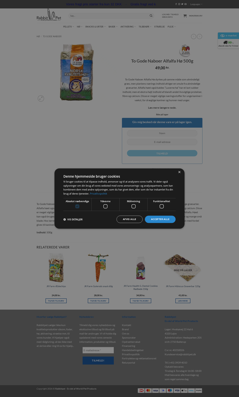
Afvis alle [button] (129, 219)
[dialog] (119, 198)
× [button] (179, 172)
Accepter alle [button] (160, 219)
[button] (73, 219)
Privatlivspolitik (98, 193)
